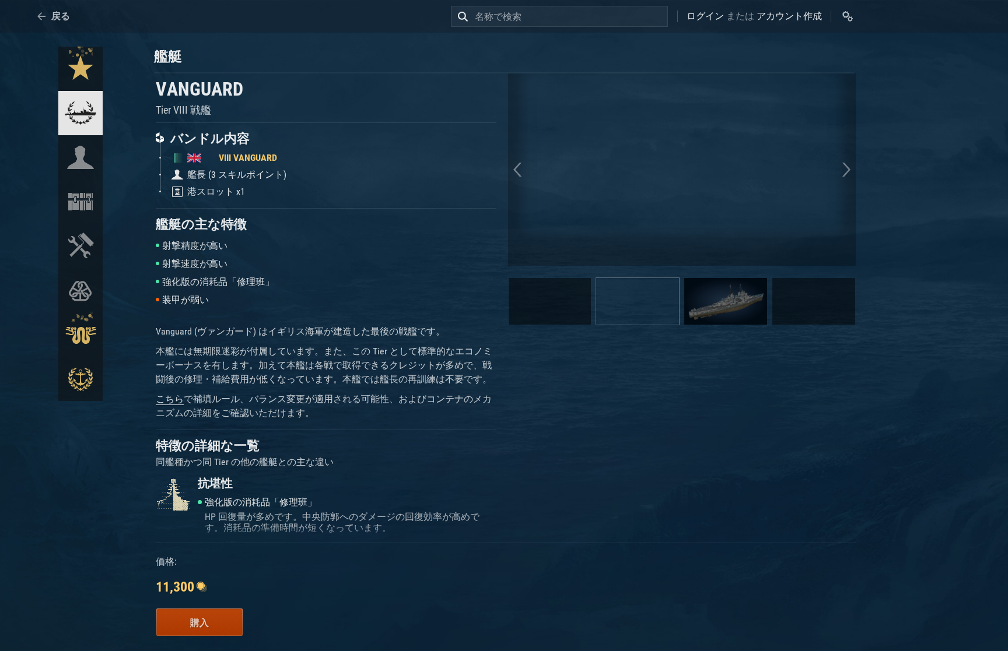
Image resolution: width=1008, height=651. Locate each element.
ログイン (705, 16)
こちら (170, 398)
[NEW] (80, 69)
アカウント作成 (789, 16)
